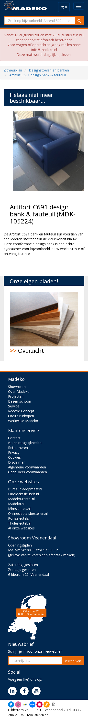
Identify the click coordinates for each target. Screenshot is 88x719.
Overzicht (27, 350)
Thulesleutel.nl (19, 523)
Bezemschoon (19, 401)
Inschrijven (72, 661)
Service (13, 406)
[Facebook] (25, 691)
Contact (14, 437)
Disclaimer (16, 462)
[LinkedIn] (13, 691)
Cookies (14, 457)
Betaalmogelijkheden (25, 442)
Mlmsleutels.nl (19, 508)
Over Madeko (19, 391)
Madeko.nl (16, 503)
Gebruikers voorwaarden (27, 472)
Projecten (15, 396)
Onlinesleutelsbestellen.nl (28, 513)
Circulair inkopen (21, 416)
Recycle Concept (21, 411)
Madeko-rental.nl (21, 498)
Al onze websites (21, 528)
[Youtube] (37, 691)
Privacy (13, 452)
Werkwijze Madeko (23, 420)
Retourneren (18, 447)
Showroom (17, 386)
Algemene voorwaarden (27, 467)
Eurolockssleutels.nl (23, 494)
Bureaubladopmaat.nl (25, 489)
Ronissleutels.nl (20, 518)
